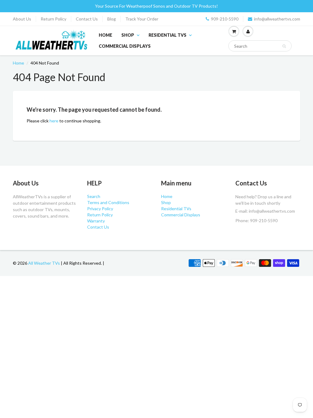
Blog (111, 18)
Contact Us (87, 18)
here (54, 120)
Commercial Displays (125, 46)
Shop (127, 35)
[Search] (284, 46)
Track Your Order (141, 18)
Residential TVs (167, 35)
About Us (22, 18)
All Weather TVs (44, 263)
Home (105, 35)
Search (93, 196)
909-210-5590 (224, 18)
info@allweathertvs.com (277, 18)
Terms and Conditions (108, 202)
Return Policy (53, 18)
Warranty (96, 220)
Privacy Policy (100, 208)
